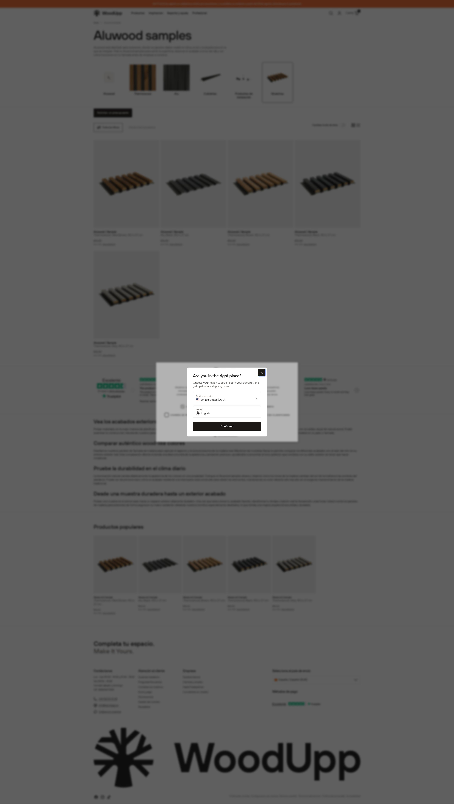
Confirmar (227, 426)
